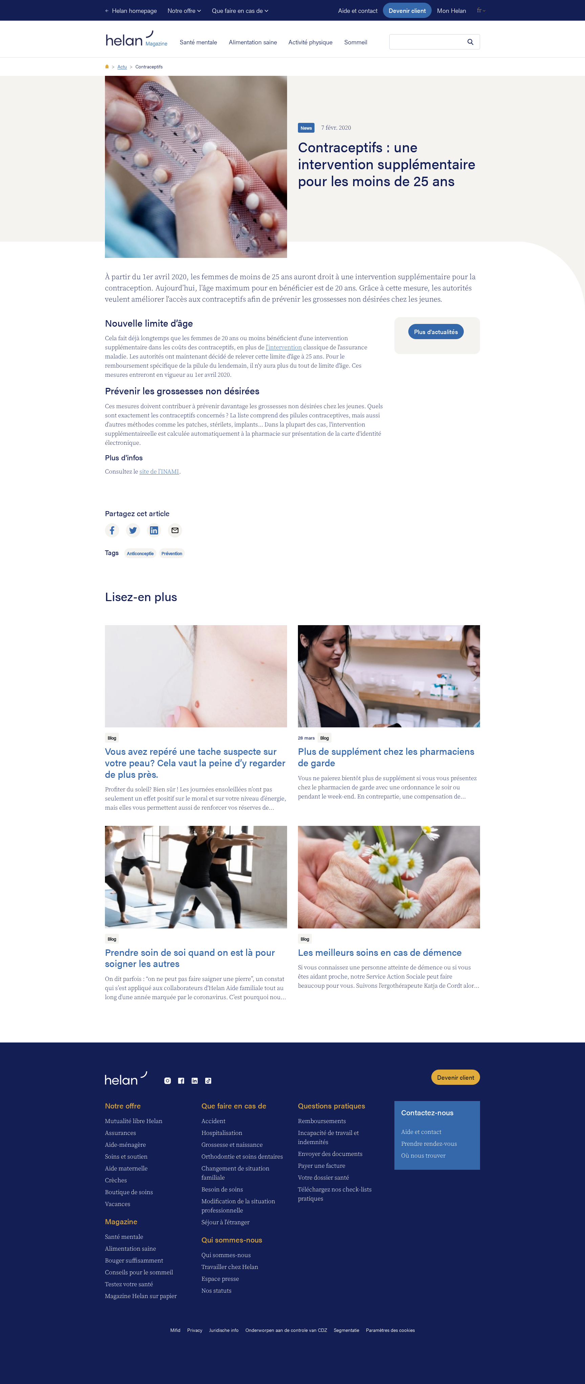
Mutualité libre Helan (133, 1121)
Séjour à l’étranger (225, 1222)
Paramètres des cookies (390, 1329)
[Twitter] (133, 530)
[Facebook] (112, 530)
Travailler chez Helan (229, 1267)
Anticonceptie (140, 553)
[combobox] (434, 41)
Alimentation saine (253, 42)
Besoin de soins (222, 1189)
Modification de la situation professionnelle (238, 1206)
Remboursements (322, 1121)
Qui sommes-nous (231, 1239)
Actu (122, 66)
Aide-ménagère (125, 1145)
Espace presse (220, 1279)
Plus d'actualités (436, 331)
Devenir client (407, 10)
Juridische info (224, 1329)
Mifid (175, 1329)
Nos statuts (216, 1291)
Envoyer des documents (330, 1154)
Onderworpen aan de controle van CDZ (286, 1329)
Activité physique (310, 42)
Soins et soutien (126, 1157)
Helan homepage (133, 10)
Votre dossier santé (323, 1178)
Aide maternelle (126, 1168)
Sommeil (355, 42)
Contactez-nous (427, 1112)
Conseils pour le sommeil (139, 1272)
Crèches (116, 1180)
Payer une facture (321, 1166)
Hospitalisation (221, 1133)
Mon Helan (451, 10)
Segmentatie (346, 1329)
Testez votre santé (129, 1284)
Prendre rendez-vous (429, 1144)
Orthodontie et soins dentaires (242, 1157)
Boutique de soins (129, 1192)
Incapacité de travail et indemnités (328, 1137)
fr (480, 10)
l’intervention (284, 347)
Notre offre (182, 10)
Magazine (121, 1221)
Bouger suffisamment (134, 1261)
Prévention (171, 553)
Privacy (194, 1329)
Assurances (120, 1133)
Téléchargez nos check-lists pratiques (335, 1194)
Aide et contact (357, 10)
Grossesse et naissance (232, 1145)
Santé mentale (198, 42)
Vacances (117, 1204)
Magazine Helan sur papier (141, 1296)
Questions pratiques (331, 1105)
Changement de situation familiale (235, 1173)
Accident (213, 1121)
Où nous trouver (423, 1156)
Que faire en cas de (238, 10)
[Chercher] (470, 42)
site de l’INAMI (159, 472)
